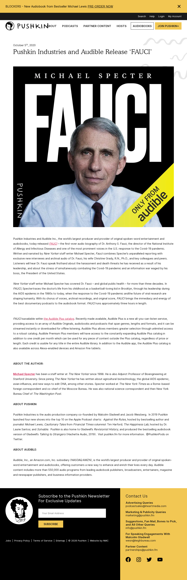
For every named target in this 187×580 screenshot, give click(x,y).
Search (142, 16)
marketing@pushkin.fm (140, 515)
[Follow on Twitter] (149, 560)
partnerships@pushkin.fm (142, 550)
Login (161, 16)
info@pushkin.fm (136, 528)
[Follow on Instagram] (138, 561)
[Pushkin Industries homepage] (26, 26)
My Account (175, 16)
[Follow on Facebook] (128, 561)
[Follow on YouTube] (160, 560)
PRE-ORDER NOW (100, 6)
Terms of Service (42, 540)
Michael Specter (24, 374)
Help (152, 16)
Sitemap (60, 540)
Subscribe (51, 524)
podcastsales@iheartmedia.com (146, 506)
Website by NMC (99, 540)
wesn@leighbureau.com (141, 540)
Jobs (8, 540)
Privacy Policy (22, 540)
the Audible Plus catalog (59, 318)
